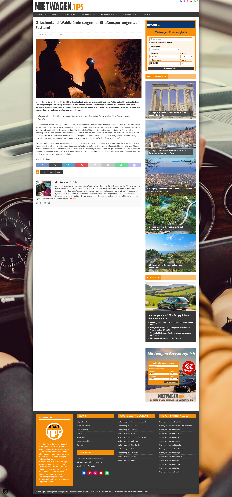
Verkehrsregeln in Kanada (127, 460)
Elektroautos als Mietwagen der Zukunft (165, 338)
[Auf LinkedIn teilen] (68, 165)
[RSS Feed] (198, 1)
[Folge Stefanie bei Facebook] (39, 203)
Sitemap (80, 445)
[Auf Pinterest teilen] (81, 165)
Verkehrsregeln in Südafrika (128, 441)
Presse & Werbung (83, 426)
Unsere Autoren (82, 430)
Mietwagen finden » (171, 68)
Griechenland (47, 172)
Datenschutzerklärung (85, 441)
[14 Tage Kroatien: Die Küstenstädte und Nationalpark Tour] (170, 215)
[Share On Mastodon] (134, 165)
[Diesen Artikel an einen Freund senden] (95, 165)
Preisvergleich (129, 14)
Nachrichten (70, 14)
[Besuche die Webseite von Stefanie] (37, 203)
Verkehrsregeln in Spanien (127, 426)
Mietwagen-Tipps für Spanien (169, 430)
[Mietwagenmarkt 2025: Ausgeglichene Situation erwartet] (170, 309)
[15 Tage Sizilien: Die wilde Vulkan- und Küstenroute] (170, 253)
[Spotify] (195, 1)
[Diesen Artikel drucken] (108, 165)
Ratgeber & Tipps (88, 14)
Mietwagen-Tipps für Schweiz (169, 441)
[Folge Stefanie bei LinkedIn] (48, 203)
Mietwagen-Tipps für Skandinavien (171, 449)
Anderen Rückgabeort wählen (161, 42)
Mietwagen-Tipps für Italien (169, 437)
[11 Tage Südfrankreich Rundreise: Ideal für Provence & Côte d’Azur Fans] (170, 138)
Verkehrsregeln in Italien (126, 433)
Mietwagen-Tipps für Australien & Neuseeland (175, 426)
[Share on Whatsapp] (121, 165)
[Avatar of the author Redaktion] (54, 437)
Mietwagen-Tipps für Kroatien (169, 460)
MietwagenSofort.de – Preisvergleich (90, 462)
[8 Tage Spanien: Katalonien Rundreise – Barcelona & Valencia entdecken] (170, 177)
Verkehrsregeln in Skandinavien (129, 445)
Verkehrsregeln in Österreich (128, 453)
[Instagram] (184, 1)
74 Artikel (74, 182)
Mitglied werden (82, 422)
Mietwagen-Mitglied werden (52, 477)
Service (145, 14)
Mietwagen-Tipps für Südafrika (170, 445)
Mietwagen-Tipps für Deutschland (171, 422)
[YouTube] (191, 1)
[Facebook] (181, 1)
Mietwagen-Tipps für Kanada (169, 464)
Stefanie (59, 34)
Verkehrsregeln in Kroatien (127, 456)
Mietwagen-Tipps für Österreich (170, 456)
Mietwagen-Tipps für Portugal (169, 453)
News (59, 172)
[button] (5, 491)
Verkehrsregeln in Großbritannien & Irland (133, 437)
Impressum (81, 437)
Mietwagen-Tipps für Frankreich (170, 433)
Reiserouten (109, 14)
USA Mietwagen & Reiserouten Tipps (90, 458)
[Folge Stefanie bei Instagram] (44, 203)
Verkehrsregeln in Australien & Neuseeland (133, 422)
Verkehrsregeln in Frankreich (128, 430)
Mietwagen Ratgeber (46, 14)
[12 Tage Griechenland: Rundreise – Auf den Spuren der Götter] (170, 100)
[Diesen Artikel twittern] (55, 165)
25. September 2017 (46, 34)
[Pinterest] (188, 1)
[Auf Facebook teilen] (42, 165)
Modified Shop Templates (86, 466)
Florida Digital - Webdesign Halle (47, 492)
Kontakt (80, 433)
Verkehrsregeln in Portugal (127, 449)
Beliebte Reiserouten (156, 77)
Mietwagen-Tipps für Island (169, 472)
